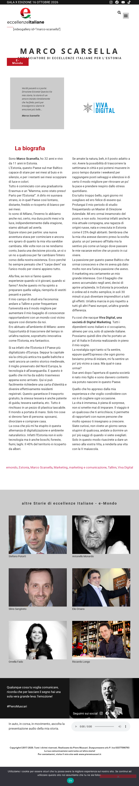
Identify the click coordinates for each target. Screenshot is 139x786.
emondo (12, 467)
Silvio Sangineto (17, 608)
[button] (126, 16)
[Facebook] (117, 2)
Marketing (61, 467)
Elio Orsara (78, 608)
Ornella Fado (16, 661)
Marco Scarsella (41, 467)
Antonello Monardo (83, 556)
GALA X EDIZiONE (19, 2)
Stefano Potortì (17, 556)
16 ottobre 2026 (45, 2)
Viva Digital (125, 467)
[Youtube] (123, 2)
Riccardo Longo (81, 661)
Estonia (24, 467)
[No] (118, 776)
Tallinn (112, 467)
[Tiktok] (129, 2)
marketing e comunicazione (88, 467)
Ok (70, 780)
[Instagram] (111, 2)
